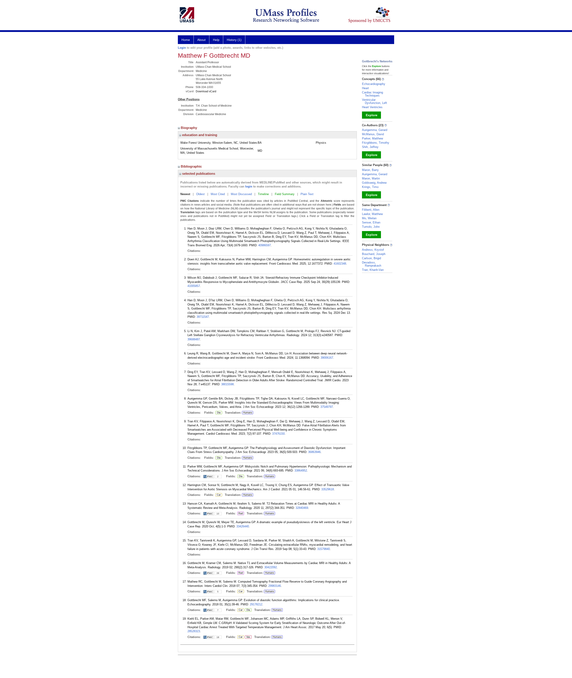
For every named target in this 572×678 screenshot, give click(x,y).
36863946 (314, 452)
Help (216, 40)
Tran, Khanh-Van (373, 270)
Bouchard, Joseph (373, 254)
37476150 (278, 433)
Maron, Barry (370, 170)
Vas (247, 637)
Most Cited (218, 194)
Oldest (200, 194)
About (201, 40)
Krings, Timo (370, 187)
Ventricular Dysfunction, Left (374, 101)
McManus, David (373, 134)
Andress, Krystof (373, 249)
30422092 (270, 567)
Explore (371, 115)
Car (218, 495)
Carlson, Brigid (371, 258)
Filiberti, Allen (370, 209)
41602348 (340, 263)
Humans (247, 412)
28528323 (193, 631)
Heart (365, 88)
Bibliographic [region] (192, 166)
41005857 (193, 286)
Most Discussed (241, 194)
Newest (185, 194)
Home (185, 40)
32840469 (302, 508)
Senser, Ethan (371, 222)
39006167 (327, 357)
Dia (218, 412)
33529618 (327, 489)
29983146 (274, 585)
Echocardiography (373, 84)
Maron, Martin (371, 178)
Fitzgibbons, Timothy (375, 142)
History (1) (234, 40)
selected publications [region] (198, 173)
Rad (240, 513)
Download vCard (206, 91)
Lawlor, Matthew (372, 214)
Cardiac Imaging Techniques (372, 94)
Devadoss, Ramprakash (371, 264)
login (248, 186)
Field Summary (284, 194)
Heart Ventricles (372, 107)
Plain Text (307, 194)
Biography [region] (189, 128)
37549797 (326, 406)
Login (182, 47)
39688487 (193, 339)
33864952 (300, 470)
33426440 (242, 526)
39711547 (203, 316)
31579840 (323, 549)
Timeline (263, 194)
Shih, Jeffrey (370, 147)
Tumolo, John (371, 226)
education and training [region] (199, 135)
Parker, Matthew (372, 138)
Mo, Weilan (369, 218)
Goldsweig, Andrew (374, 182)
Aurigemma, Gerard (374, 130)
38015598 (227, 384)
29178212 (256, 604)
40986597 (264, 245)
